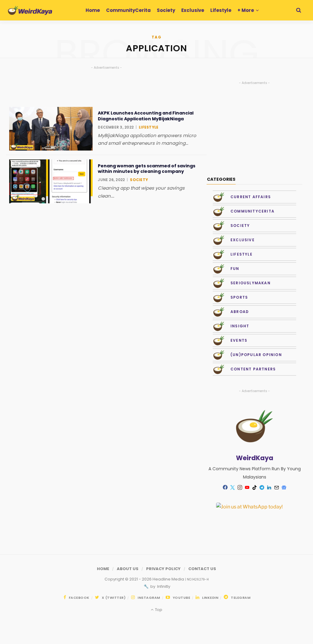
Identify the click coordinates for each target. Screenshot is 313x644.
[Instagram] (240, 487)
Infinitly (163, 586)
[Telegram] (262, 487)
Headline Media (169, 579)
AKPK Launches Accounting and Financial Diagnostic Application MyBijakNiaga (145, 115)
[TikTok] (254, 487)
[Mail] (276, 487)
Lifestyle (148, 127)
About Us (127, 569)
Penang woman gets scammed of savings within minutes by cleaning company (146, 168)
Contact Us (202, 569)
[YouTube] (247, 487)
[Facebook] (225, 487)
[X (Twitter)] (232, 487)
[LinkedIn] (269, 487)
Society (139, 179)
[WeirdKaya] (30, 10)
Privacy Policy (163, 569)
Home (103, 569)
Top (158, 610)
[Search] (298, 10)
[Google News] (284, 487)
